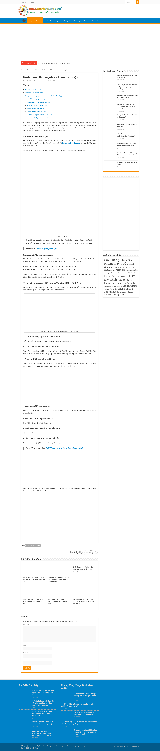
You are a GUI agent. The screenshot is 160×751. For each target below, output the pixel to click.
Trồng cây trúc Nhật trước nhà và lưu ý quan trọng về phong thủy (42, 713)
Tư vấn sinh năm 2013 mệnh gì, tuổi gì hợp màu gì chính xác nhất (84, 601)
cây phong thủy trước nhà (119, 261)
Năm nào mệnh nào (33, 545)
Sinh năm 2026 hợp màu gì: (35, 108)
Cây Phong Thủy (115, 260)
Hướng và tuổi (128, 267)
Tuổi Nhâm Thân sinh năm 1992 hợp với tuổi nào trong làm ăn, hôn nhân (126, 107)
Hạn (106, 269)
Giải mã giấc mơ (112, 266)
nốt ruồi (127, 279)
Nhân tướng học (123, 276)
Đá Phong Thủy (117, 294)
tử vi (109, 288)
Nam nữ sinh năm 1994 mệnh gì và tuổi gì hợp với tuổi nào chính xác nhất (85, 732)
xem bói (114, 291)
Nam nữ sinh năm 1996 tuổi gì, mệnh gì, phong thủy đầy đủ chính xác (58, 579)
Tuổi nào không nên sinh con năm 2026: (39, 115)
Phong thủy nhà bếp (117, 286)
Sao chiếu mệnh (130, 286)
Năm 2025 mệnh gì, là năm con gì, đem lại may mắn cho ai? (81, 552)
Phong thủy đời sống (34, 21)
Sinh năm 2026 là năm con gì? (34, 92)
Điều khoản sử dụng (132, 746)
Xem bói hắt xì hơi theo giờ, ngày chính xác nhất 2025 (55, 63)
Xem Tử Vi (95, 21)
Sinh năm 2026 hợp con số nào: (37, 111)
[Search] (137, 2)
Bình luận (26, 624)
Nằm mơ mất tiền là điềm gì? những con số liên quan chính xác (85, 696)
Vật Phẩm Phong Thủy (51, 21)
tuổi (105, 289)
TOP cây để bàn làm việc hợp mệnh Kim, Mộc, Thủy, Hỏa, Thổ (43, 692)
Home (24, 20)
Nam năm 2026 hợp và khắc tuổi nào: (38, 102)
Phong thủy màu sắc (115, 282)
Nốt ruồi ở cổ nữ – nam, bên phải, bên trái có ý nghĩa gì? (42, 723)
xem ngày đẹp (125, 292)
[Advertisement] (80, 41)
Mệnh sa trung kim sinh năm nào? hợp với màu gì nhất (85, 713)
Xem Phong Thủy (66, 21)
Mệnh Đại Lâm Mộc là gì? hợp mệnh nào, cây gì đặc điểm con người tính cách (42, 733)
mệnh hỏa (111, 270)
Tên (25, 645)
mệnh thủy (111, 273)
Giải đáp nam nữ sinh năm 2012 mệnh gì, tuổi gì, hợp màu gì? (83, 569)
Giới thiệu (31, 2)
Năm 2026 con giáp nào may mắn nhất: (39, 99)
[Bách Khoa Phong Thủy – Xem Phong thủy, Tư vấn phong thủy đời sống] (40, 10)
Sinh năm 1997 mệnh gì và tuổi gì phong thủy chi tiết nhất (58, 601)
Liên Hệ (122, 746)
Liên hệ (24, 2)
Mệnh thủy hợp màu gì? (46, 248)
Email (25, 652)
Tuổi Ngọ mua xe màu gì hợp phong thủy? (64, 448)
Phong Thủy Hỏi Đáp (82, 21)
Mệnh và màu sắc (121, 273)
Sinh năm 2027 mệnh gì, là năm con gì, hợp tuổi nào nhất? (33, 601)
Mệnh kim (120, 270)
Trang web (26, 660)
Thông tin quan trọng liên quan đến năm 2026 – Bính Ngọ (43, 96)
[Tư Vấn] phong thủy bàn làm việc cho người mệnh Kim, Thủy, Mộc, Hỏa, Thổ (43, 703)
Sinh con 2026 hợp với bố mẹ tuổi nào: (39, 118)
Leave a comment (40, 80)
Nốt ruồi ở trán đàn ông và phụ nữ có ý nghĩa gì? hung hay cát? (77, 705)
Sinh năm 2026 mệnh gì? (33, 89)
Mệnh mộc (130, 270)
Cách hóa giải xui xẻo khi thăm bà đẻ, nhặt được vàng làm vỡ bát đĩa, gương (127, 87)
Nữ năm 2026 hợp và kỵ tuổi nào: (37, 105)
